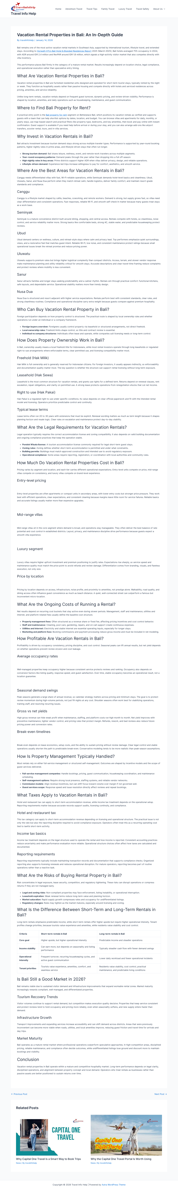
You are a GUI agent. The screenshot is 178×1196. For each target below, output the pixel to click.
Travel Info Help (23, 13)
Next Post (161, 1094)
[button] (163, 9)
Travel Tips (91, 9)
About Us (157, 9)
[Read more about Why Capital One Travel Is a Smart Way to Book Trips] (51, 1135)
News (18, 1163)
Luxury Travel (125, 9)
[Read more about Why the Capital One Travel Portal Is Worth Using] (126, 1135)
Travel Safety (142, 9)
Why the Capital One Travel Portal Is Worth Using (121, 1159)
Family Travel (107, 9)
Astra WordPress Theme (113, 1184)
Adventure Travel (73, 9)
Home (58, 9)
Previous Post (19, 1094)
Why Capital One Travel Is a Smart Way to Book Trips (48, 1159)
